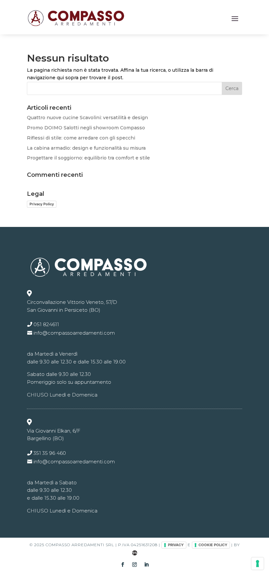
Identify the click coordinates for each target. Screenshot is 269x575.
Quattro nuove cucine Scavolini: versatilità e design (87, 118)
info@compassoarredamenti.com (74, 333)
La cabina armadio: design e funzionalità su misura (86, 148)
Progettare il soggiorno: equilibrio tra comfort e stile (88, 158)
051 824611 (46, 324)
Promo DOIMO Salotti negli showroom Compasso (86, 128)
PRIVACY (176, 545)
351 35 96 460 (49, 453)
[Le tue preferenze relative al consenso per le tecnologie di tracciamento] (257, 563)
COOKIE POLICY (212, 545)
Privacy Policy (42, 204)
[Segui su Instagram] (134, 564)
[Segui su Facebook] (122, 564)
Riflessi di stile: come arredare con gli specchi (81, 138)
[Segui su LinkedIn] (146, 564)
